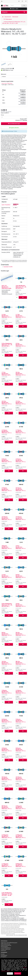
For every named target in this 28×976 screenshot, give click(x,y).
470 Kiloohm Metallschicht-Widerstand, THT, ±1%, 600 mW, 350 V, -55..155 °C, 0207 (21, 519)
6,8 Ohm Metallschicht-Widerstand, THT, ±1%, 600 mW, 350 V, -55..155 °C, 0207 (21, 577)
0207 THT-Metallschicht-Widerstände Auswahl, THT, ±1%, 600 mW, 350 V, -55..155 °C (7, 288)
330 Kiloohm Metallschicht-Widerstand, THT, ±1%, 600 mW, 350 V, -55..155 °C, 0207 (21, 779)
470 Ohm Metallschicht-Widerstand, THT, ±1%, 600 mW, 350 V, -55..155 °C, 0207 (21, 404)
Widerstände (15, 16)
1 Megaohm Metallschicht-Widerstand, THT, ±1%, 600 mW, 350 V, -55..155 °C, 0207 (7, 548)
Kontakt (2, 954)
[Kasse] (25, 1)
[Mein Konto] (2, 1)
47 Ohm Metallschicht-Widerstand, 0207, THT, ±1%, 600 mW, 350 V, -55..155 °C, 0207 (6, 375)
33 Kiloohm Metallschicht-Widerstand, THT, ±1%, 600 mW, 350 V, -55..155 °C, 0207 (7, 750)
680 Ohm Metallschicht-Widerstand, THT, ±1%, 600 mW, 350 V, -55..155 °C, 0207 (21, 664)
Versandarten (4, 955)
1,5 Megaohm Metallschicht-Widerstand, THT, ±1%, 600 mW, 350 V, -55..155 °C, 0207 (21, 808)
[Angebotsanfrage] (22, 1)
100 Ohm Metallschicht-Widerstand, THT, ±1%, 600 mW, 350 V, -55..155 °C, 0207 (21, 375)
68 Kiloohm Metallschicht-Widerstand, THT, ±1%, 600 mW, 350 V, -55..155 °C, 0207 (21, 750)
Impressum (3, 950)
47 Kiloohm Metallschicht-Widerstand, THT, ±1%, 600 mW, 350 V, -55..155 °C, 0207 (7, 490)
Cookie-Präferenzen (5, 949)
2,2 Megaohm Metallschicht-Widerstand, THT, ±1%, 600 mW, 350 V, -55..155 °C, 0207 (7, 837)
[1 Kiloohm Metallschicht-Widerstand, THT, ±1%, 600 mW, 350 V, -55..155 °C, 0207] (14, 49)
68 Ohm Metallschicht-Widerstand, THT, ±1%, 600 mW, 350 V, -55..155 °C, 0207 (7, 635)
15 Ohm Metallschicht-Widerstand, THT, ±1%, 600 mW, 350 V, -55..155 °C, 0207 (7, 605)
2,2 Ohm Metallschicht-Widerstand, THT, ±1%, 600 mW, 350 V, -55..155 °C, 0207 (7, 317)
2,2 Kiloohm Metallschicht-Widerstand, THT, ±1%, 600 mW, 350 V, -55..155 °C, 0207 (7, 432)
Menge (2, 114)
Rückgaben (3, 956)
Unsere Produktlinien (6, 947)
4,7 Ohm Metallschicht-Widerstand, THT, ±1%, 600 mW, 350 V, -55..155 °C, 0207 (21, 317)
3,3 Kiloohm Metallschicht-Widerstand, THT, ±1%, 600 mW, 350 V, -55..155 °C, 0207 (21, 693)
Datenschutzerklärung (6, 945)
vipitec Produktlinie (6, 204)
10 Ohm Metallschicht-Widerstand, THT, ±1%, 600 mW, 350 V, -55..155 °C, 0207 (7, 345)
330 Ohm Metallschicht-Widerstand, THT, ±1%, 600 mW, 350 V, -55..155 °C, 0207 (7, 664)
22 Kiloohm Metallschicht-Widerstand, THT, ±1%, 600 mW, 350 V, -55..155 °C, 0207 (21, 461)
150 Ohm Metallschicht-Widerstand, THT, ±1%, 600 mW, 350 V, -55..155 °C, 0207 (21, 635)
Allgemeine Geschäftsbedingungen (9, 942)
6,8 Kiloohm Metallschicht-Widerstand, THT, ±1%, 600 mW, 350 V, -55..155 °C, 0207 (7, 722)
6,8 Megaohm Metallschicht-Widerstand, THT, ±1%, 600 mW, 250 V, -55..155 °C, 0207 (21, 866)
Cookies (24, 967)
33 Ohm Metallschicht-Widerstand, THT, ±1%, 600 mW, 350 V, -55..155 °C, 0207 (21, 606)
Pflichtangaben (4, 946)
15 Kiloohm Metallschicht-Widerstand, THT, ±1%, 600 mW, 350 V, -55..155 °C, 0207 (21, 722)
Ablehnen (10, 973)
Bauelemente (8, 16)
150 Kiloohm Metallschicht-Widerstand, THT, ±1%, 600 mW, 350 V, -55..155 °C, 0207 (7, 779)
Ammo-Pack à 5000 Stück (7, 83)
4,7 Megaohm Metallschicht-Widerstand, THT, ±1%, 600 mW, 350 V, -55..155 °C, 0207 (7, 866)
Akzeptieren (17, 973)
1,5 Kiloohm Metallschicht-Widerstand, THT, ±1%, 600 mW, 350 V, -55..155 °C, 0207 (7, 693)
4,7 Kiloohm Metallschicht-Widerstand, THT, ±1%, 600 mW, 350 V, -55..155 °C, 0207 (21, 432)
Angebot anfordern (14, 127)
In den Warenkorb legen (14, 123)
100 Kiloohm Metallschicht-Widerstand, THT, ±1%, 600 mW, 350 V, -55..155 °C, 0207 (21, 490)
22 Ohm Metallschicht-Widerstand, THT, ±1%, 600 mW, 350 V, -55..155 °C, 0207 (21, 346)
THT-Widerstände (8, 19)
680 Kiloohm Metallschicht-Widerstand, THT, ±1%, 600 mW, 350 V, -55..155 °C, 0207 (7, 808)
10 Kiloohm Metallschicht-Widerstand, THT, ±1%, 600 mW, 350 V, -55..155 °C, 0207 (7, 461)
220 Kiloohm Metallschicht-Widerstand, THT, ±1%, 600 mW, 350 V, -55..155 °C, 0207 (7, 519)
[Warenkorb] (18, 1)
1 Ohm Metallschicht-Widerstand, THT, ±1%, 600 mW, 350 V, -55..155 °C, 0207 (21, 287)
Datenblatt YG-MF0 (8, 266)
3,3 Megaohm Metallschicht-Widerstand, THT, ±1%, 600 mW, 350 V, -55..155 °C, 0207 (21, 837)
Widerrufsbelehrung (5, 944)
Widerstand (3, 74)
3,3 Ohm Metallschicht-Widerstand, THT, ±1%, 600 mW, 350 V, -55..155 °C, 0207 (7, 577)
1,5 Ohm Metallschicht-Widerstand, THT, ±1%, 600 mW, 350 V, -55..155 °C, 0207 (21, 548)
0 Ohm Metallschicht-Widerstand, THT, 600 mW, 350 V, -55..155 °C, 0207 (7, 894)
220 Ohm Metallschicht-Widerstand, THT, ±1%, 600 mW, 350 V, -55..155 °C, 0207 (7, 404)
